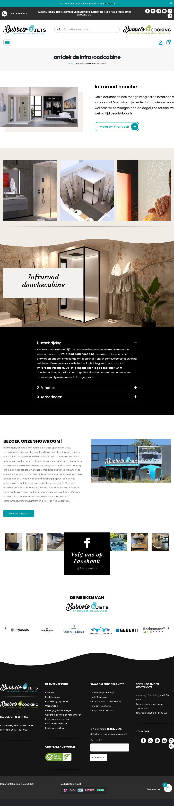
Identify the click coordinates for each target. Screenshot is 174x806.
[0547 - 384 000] (4, 14)
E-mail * (96, 740)
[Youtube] (164, 11)
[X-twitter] (153, 11)
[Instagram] (170, 11)
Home (71, 63)
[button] (5, 628)
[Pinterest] (158, 11)
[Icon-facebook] (147, 11)
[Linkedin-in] (170, 15)
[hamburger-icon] (7, 42)
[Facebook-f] (143, 740)
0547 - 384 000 (18, 13)
